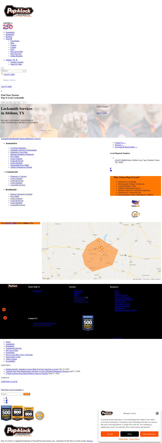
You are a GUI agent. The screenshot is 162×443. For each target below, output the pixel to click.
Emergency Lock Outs (18, 152)
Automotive (10, 32)
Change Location (16, 62)
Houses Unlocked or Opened (21, 194)
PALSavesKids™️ (81, 297)
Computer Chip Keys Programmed (23, 150)
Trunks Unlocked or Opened (21, 167)
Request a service (47, 130)
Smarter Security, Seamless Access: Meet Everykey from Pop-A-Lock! (32, 369)
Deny (130, 434)
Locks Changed (16, 159)
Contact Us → (120, 143)
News (117, 293)
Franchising (14, 41)
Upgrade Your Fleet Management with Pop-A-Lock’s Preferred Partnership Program (37, 371)
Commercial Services (14, 348)
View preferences (149, 434)
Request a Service (9, 80)
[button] (157, 413)
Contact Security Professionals (44, 323)
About (9, 39)
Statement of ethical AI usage (126, 310)
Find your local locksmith (42, 325)
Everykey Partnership (123, 297)
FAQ (12, 49)
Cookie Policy (123, 439)
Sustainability (120, 308)
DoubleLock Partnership (124, 299)
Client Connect (79, 300)
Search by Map (16, 64)
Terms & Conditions (122, 306)
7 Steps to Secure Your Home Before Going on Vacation (27, 373)
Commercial (22, 139)
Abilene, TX (12, 60)
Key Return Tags (121, 295)
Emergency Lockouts (18, 176)
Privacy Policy (134, 439)
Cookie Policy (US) (122, 304)
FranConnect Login (81, 302)
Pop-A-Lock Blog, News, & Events (19, 355)
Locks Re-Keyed (16, 161)
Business (9, 37)
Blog (12, 43)
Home (76, 295)
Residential (10, 34)
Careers (13, 47)
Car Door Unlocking (18, 148)
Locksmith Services (17, 185)
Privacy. (90, 441)
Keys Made (14, 156)
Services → (119, 145)
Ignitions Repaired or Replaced (22, 154)
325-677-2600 (6, 87)
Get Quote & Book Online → (126, 147)
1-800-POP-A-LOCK (9, 382)
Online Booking (16, 56)
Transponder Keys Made (19, 165)
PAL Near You (15, 54)
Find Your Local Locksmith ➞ (12, 390)
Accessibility (10, 361)
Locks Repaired (16, 163)
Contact (13, 45)
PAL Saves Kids (16, 52)
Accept (110, 434)
